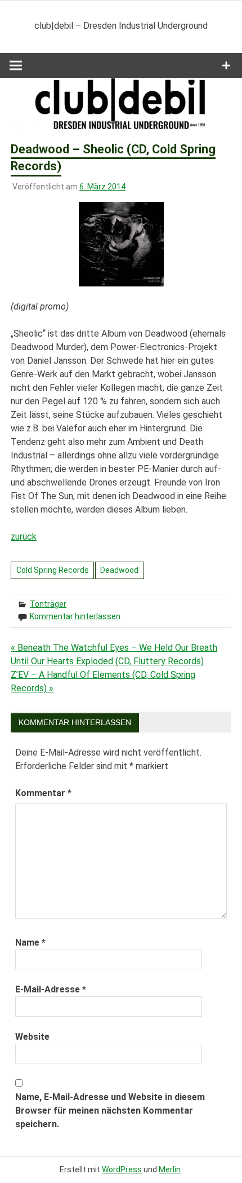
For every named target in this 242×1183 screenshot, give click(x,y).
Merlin (170, 1169)
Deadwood (119, 570)
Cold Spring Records (52, 570)
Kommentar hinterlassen (75, 616)
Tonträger (48, 603)
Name (30, 942)
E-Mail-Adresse (50, 989)
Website (32, 1036)
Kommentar (43, 793)
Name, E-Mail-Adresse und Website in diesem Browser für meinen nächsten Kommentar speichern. (110, 1110)
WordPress (122, 1169)
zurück (24, 536)
